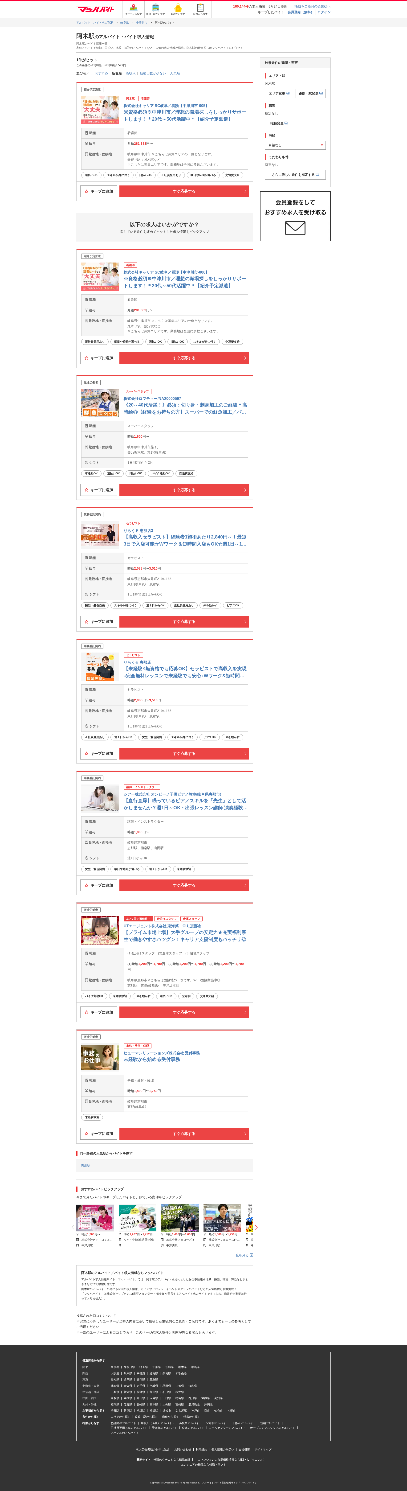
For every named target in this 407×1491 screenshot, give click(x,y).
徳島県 (179, 1398)
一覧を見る (241, 1255)
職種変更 (277, 123)
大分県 (167, 1404)
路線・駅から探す (146, 1416)
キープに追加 (101, 191)
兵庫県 (128, 1373)
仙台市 (218, 1410)
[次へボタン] (256, 1228)
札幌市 (231, 1410)
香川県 (192, 1398)
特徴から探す (191, 1416)
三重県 (154, 1379)
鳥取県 (115, 1398)
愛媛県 (205, 1398)
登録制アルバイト (217, 1423)
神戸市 (195, 1410)
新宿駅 (128, 1410)
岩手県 (141, 1386)
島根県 (128, 1398)
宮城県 (154, 1386)
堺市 (207, 1410)
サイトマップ (262, 1449)
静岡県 (141, 1379)
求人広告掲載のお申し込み (153, 1449)
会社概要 (244, 1449)
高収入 (131, 73)
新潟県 (128, 1392)
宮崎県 (179, 1404)
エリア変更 (277, 93)
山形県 (179, 1386)
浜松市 (167, 1410)
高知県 (218, 1398)
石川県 (167, 1392)
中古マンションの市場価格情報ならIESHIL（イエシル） (230, 1459)
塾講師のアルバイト (123, 1423)
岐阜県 (128, 1379)
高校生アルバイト (190, 1423)
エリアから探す (120, 1416)
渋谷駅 (115, 1410)
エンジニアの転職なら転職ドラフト (203, 1464)
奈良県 (167, 1373)
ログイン (324, 12)
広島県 (154, 1398)
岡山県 (141, 1398)
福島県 (192, 1386)
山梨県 (115, 1392)
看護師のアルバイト (164, 1427)
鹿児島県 (194, 1404)
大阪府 (115, 1373)
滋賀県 (154, 1373)
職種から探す (170, 1416)
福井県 (179, 1392)
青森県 (128, 1386)
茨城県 (169, 1367)
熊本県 (154, 1404)
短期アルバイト (270, 1423)
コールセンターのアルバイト (227, 1427)
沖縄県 (208, 1404)
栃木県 (182, 1367)
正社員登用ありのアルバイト (129, 1427)
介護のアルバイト (193, 1427)
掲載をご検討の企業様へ (312, 6)
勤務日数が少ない (153, 73)
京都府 (141, 1373)
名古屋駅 (181, 1410)
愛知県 (115, 1379)
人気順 (175, 73)
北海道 (115, 1386)
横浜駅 (154, 1410)
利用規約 (201, 1449)
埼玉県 (143, 1367)
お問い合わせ (182, 1449)
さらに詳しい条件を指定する (293, 174)
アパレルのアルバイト (125, 1432)
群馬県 (195, 1367)
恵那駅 (85, 1165)
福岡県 (115, 1404)
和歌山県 (181, 1373)
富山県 (154, 1392)
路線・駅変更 (308, 93)
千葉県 (156, 1367)
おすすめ (101, 73)
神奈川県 (129, 1367)
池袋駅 (141, 1410)
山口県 (167, 1398)
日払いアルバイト (244, 1423)
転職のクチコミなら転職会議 (172, 1459)
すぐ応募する (184, 191)
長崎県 (141, 1404)
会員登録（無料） (301, 12)
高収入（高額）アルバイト (158, 1423)
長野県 (141, 1392)
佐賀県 (128, 1404)
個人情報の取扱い (223, 1449)
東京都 (115, 1367)
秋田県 (167, 1386)
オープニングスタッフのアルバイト (272, 1427)
